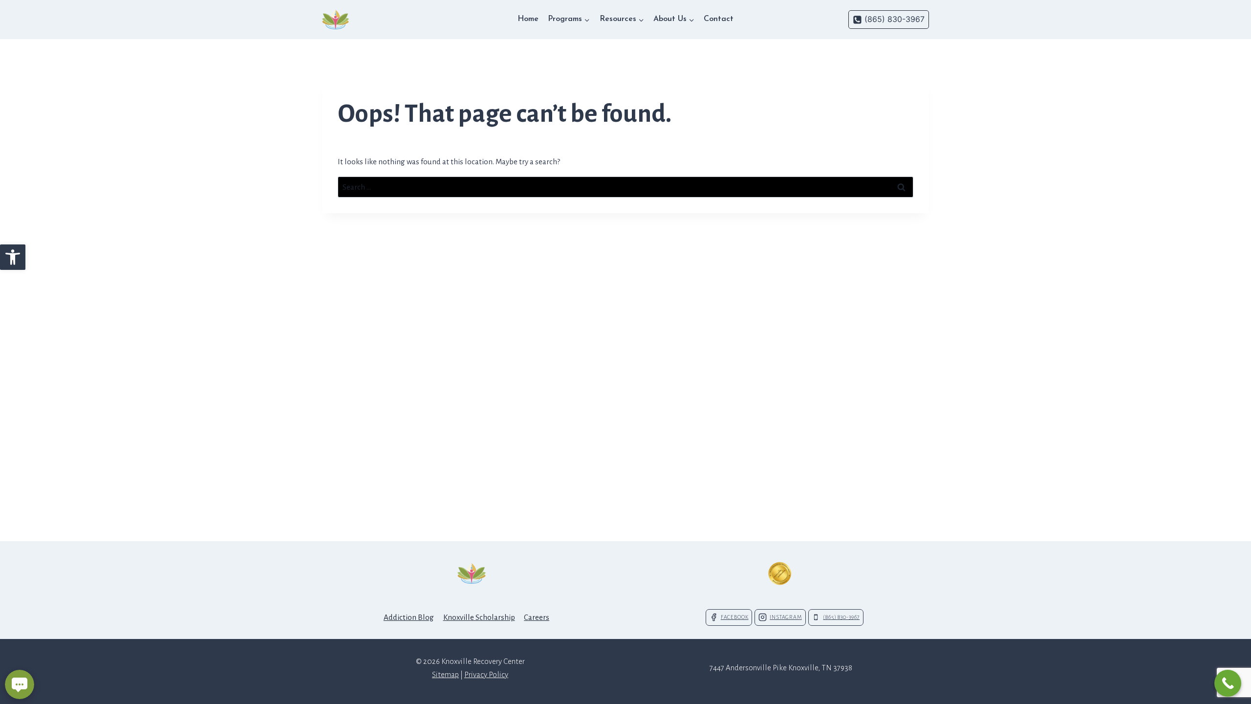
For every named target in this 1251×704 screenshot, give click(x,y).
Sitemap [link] (445, 674)
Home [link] (528, 19)
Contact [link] (718, 19)
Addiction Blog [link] (409, 617)
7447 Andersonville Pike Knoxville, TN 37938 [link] (781, 667)
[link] (12, 257)
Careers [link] (536, 617)
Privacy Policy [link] (486, 674)
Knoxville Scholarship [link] (479, 617)
